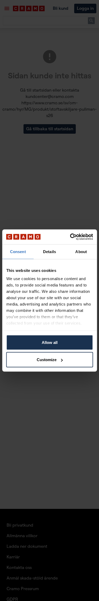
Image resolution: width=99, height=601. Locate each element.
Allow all (50, 342)
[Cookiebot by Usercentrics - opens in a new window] (70, 237)
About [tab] (81, 251)
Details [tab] (49, 251)
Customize (46, 359)
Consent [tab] (18, 251)
